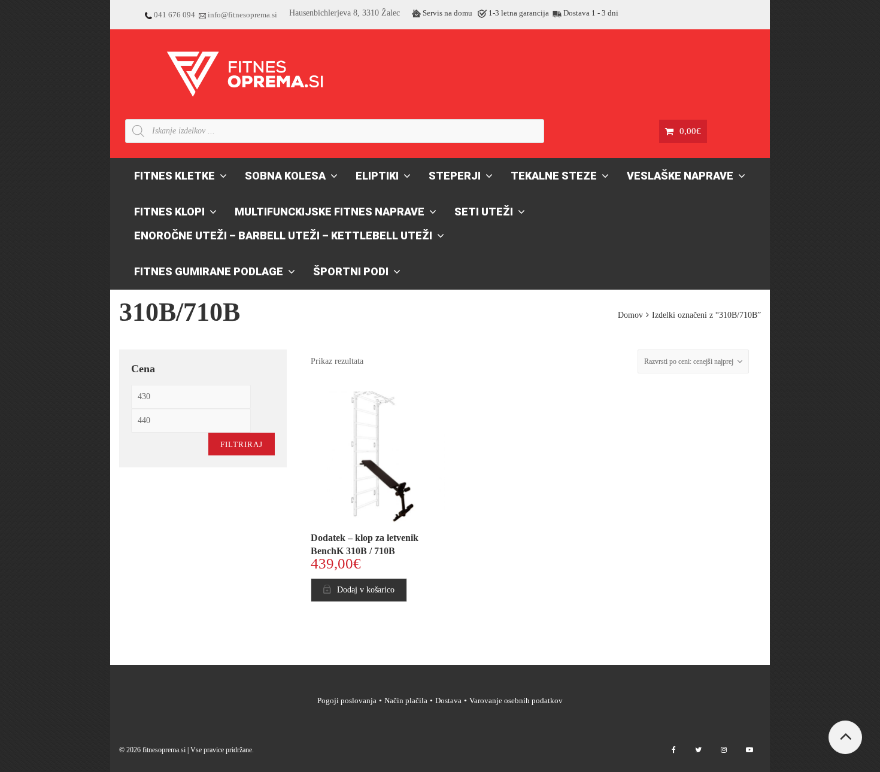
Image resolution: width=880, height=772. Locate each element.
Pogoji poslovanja (347, 700)
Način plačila (405, 700)
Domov (630, 315)
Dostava (448, 700)
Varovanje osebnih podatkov (516, 700)
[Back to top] (845, 737)
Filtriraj (241, 444)
